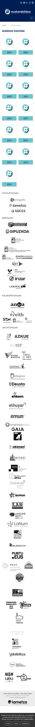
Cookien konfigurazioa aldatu (17, 697)
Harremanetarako (25, 695)
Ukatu (16, 723)
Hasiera (4, 25)
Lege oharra (8, 695)
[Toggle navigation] (31, 18)
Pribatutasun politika (16, 695)
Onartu (8, 723)
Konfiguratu (25, 723)
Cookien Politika (28, 719)
